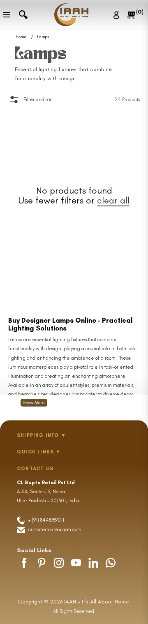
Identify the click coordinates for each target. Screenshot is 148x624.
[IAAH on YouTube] (76, 562)
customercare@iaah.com (54, 529)
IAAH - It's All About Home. (97, 601)
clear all (113, 200)
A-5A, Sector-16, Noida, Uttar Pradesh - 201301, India (48, 492)
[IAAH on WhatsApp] (110, 562)
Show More (34, 402)
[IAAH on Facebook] (24, 562)
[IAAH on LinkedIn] (93, 562)
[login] (117, 14)
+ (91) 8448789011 (45, 520)
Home (21, 37)
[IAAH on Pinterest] (41, 562)
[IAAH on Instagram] (58, 562)
